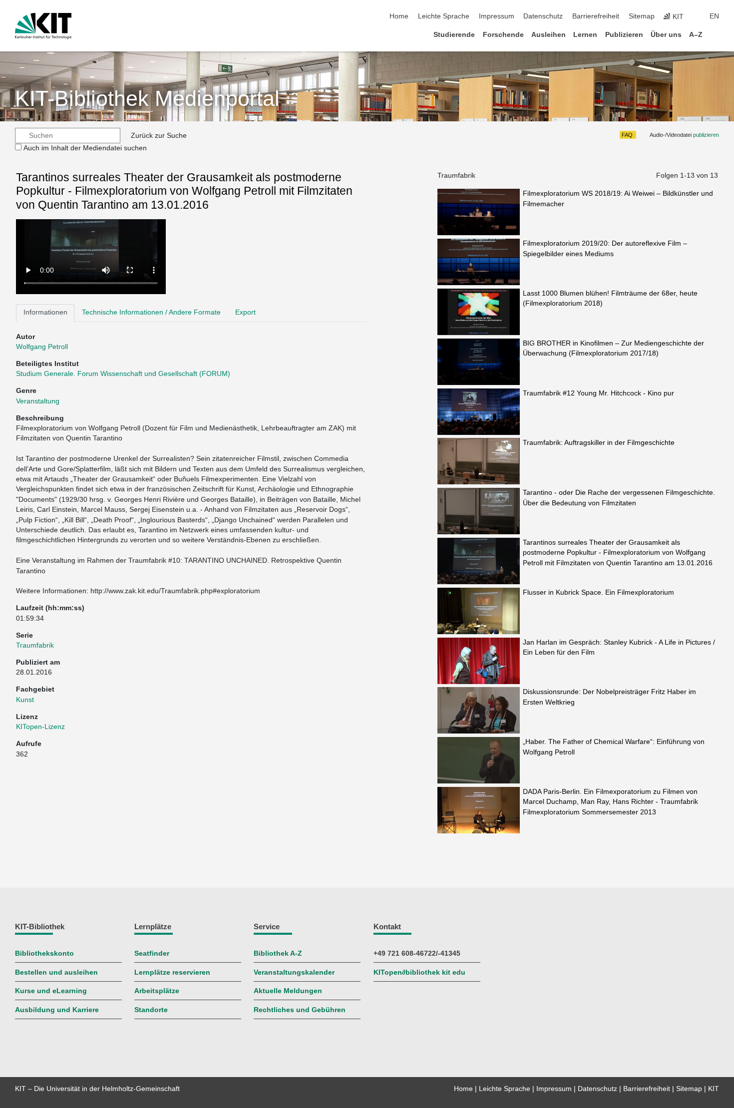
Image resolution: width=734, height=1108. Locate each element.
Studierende (454, 34)
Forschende (503, 34)
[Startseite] (716, 34)
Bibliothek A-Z (278, 953)
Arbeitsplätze (156, 991)
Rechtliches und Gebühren (300, 1010)
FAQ (627, 135)
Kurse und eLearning (51, 991)
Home (398, 16)
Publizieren (624, 34)
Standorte (151, 1010)
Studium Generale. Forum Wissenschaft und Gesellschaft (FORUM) (123, 373)
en (714, 16)
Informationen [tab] (45, 312)
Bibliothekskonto (44, 953)
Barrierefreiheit (595, 16)
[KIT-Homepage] (43, 26)
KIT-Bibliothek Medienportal (147, 98)
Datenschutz (543, 16)
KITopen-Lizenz (40, 727)
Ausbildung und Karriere (57, 1010)
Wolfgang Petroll (42, 347)
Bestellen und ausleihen (56, 972)
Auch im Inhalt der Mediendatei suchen (85, 148)
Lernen (585, 34)
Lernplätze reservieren (172, 972)
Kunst (25, 700)
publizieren (706, 135)
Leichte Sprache (443, 16)
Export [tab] (245, 312)
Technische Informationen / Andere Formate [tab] (151, 312)
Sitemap (642, 16)
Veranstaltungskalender (294, 972)
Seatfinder (151, 953)
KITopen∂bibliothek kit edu (419, 972)
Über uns (666, 34)
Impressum (496, 16)
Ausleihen (548, 34)
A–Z (696, 34)
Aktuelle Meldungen (288, 991)
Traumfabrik (35, 645)
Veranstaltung (37, 401)
